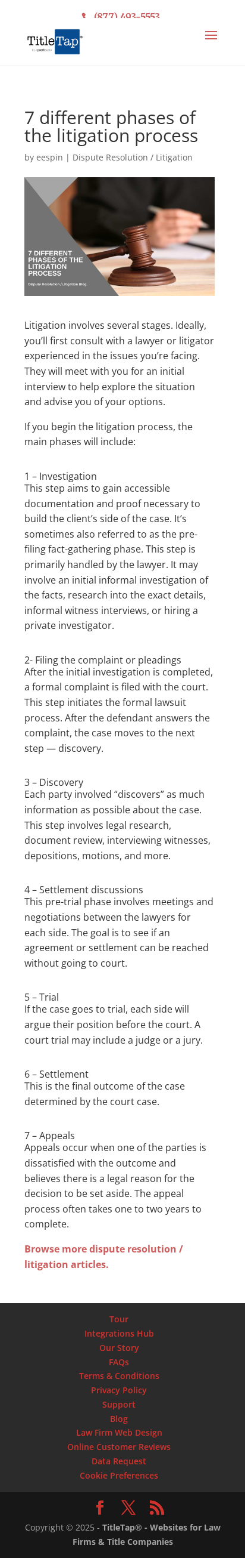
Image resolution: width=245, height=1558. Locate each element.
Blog (119, 1418)
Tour (118, 1319)
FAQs (119, 1362)
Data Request (119, 1461)
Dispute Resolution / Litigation (133, 157)
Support (119, 1404)
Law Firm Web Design (119, 1432)
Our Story (119, 1347)
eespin (49, 157)
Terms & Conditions (119, 1375)
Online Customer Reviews (119, 1446)
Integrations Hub (119, 1333)
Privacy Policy (119, 1390)
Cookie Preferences (119, 1475)
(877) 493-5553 (127, 17)
